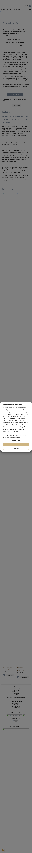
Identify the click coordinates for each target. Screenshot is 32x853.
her (19, 437)
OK (16, 444)
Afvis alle (16, 448)
